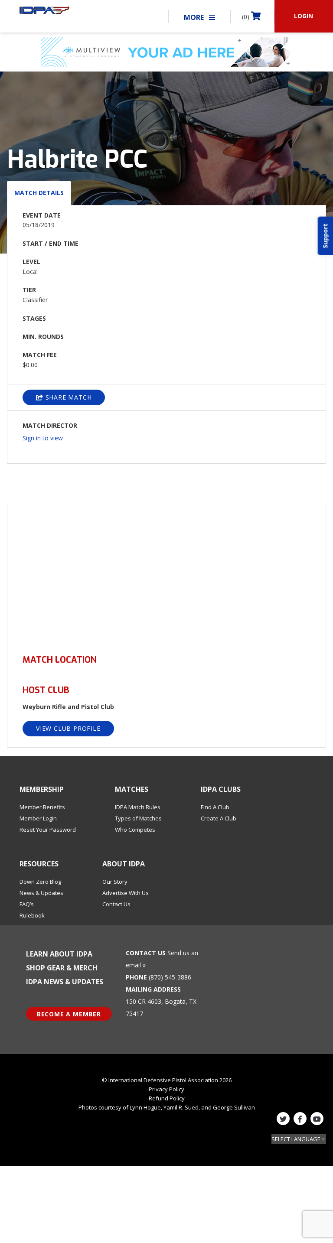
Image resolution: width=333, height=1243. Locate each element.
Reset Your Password (48, 829)
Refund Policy (167, 1098)
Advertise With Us (125, 893)
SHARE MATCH (67, 397)
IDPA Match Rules (137, 807)
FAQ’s (27, 904)
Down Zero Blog (40, 881)
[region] (166, 573)
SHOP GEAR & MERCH (62, 968)
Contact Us (116, 904)
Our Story (114, 881)
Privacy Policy (166, 1089)
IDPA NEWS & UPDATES (64, 981)
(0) (246, 17)
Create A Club (218, 818)
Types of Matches (138, 818)
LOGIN (303, 16)
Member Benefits (42, 807)
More (195, 17)
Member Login (38, 818)
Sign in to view (43, 438)
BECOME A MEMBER (69, 1014)
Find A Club (215, 807)
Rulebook (32, 915)
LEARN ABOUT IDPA (59, 954)
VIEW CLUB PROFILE (68, 728)
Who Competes (135, 829)
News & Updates (41, 893)
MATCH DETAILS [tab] (39, 193)
